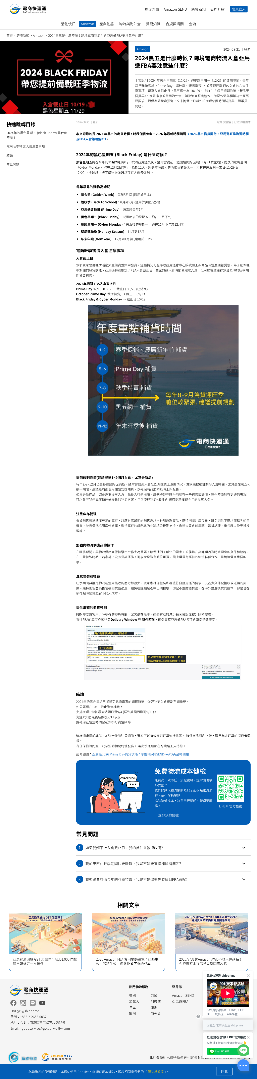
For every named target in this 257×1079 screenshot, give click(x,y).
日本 (132, 1007)
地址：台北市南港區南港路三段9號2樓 (37, 1022)
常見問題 (12, 164)
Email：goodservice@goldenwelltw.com (40, 1028)
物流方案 (152, 9)
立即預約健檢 (168, 814)
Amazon (87, 23)
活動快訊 (68, 23)
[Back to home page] (28, 990)
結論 (9, 155)
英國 (154, 995)
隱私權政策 (156, 1071)
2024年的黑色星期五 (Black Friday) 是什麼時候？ (36, 134)
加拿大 (134, 1001)
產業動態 (106, 23)
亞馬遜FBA (180, 1001)
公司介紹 (217, 9)
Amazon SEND (175, 9)
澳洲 (154, 1007)
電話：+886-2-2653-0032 (28, 1016)
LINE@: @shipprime (24, 1010)
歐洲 (132, 1013)
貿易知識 (153, 23)
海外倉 (156, 1013)
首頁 (9, 35)
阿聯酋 (156, 1001)
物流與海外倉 (130, 23)
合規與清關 (175, 23)
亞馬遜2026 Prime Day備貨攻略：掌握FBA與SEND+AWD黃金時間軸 (140, 754)
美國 (132, 995)
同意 (224, 1071)
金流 (192, 23)
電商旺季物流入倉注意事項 (25, 146)
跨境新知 (198, 9)
